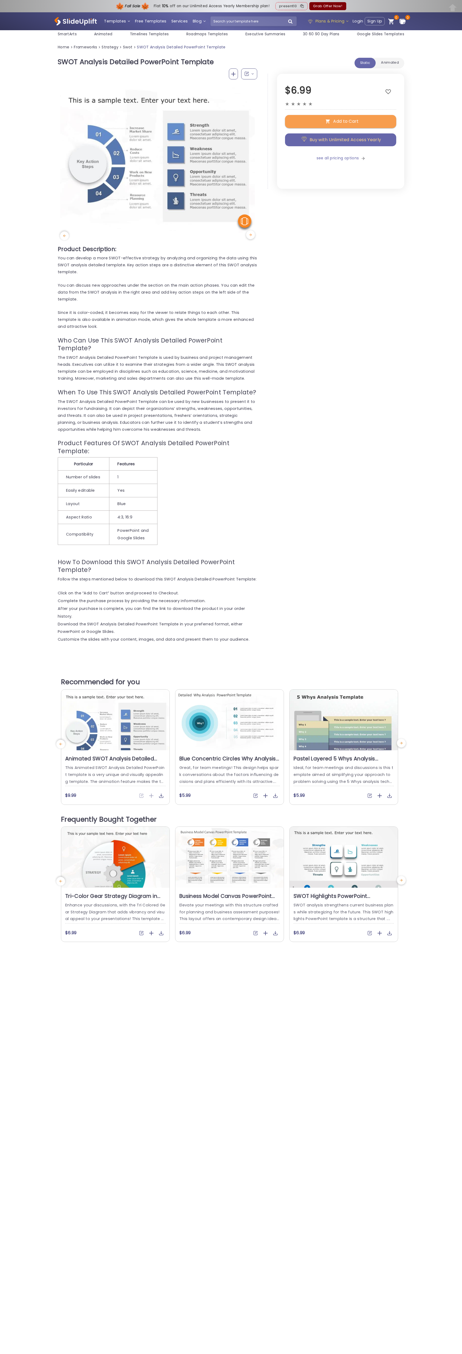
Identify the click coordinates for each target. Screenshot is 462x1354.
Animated (103, 34)
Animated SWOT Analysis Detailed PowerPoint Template (109, 762)
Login (358, 21)
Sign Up (374, 21)
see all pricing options (338, 158)
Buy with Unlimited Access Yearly (345, 140)
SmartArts (67, 34)
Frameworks (85, 47)
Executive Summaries (265, 34)
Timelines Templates (149, 34)
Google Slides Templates (380, 34)
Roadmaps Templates (207, 34)
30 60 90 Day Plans (321, 34)
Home (63, 47)
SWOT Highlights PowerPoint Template (330, 899)
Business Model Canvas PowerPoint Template (225, 899)
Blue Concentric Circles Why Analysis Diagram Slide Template (227, 762)
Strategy (110, 47)
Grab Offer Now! (327, 6)
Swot (127, 47)
